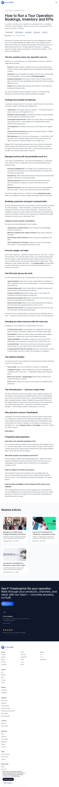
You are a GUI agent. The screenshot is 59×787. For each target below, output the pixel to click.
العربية (22, 662)
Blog (10, 10)
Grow (2, 677)
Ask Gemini (37, 32)
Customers (4, 736)
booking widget (27, 376)
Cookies (3, 759)
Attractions (4, 703)
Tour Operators (5, 705)
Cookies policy (16, 776)
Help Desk (4, 769)
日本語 (22, 659)
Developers (4, 692)
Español (3, 657)
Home (6, 10)
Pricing (3, 682)
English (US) (24, 657)
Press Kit (3, 746)
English (3, 652)
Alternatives (4, 741)
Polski (22, 652)
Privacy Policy (4, 756)
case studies (36, 425)
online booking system (44, 193)
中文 (41, 654)
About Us (3, 723)
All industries (4, 700)
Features (3, 680)
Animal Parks (4, 713)
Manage (3, 675)
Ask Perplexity (19, 32)
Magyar (42, 652)
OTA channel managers (38, 76)
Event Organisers (5, 716)
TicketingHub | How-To (19, 10)
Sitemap (3, 744)
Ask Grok (44, 32)
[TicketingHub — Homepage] (7, 2)
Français (3, 654)
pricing (28, 425)
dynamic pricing (38, 263)
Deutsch (3, 662)
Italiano (3, 659)
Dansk (22, 664)
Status (2, 766)
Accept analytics (8, 779)
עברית (41, 657)
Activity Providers (5, 708)
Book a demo (7, 604)
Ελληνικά (23, 654)
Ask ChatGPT (9, 32)
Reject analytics (8, 783)
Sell (2, 672)
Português (3, 664)
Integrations (4, 690)
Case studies (4, 739)
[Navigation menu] (56, 2)
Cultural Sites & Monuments (8, 711)
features (23, 425)
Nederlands (43, 659)
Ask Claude (28, 32)
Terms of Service (5, 754)
